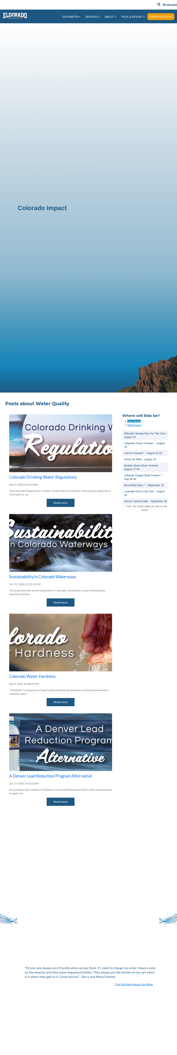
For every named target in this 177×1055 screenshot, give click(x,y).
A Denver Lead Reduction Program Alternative (50, 775)
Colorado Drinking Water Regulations (43, 476)
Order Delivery (160, 16)
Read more (61, 502)
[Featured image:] (60, 471)
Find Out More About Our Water (134, 984)
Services (91, 16)
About (110, 16)
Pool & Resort (132, 16)
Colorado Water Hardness (32, 676)
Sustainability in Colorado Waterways (42, 576)
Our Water (70, 16)
